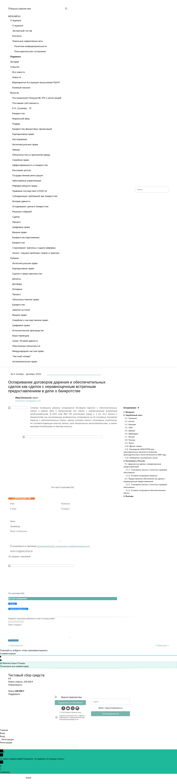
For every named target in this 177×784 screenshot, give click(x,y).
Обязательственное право (25, 299)
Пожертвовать (15, 685)
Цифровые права (21, 227)
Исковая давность (21, 201)
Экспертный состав (22, 31)
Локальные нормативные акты (27, 41)
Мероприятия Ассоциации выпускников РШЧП (36, 82)
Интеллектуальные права (25, 144)
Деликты (16, 279)
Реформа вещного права (24, 186)
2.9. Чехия (129, 443)
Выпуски (14, 93)
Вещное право (19, 232)
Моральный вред (21, 118)
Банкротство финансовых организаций (32, 129)
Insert (28, 778)
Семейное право (20, 160)
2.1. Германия (131, 418)
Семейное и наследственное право (30, 320)
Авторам (14, 62)
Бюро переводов (20, 336)
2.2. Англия (129, 421)
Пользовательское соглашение (30, 51)
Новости (16, 77)
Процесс (16, 222)
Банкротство (18, 113)
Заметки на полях (21, 310)
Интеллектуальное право (25, 263)
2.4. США (129, 427)
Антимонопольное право (24, 361)
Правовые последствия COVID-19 (29, 191)
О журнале (15, 20)
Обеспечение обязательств (26, 346)
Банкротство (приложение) (25, 237)
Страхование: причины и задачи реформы (34, 248)
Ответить (5, 772)
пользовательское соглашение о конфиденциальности (63, 546)
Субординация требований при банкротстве (34, 196)
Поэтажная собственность (25, 103)
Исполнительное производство (28, 330)
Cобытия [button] (14, 67)
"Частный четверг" (21, 356)
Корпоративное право (23, 134)
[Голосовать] (9, 622)
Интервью (17, 289)
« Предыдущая (15, 645)
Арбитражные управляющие (26, 180)
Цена (12, 521)
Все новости (18, 72)
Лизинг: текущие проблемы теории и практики (35, 253)
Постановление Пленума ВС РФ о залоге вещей (36, 98)
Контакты (17, 36)
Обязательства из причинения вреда (31, 155)
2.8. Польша (130, 440)
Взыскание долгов (21, 170)
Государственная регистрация (27, 175)
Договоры (17, 284)
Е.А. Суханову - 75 (21, 108)
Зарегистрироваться (113, 708)
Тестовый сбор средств (26, 675)
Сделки (16, 217)
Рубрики (14, 258)
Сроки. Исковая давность (25, 341)
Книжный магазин (21, 87)
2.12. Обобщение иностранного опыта (141, 458)
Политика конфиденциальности (30, 46)
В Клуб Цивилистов (110, 714)
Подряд (16, 124)
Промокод (15, 526)
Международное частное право (28, 351)
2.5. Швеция (130, 431)
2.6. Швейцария (131, 434)
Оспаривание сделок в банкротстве (30, 206)
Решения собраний (22, 211)
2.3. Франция (130, 424)
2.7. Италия (130, 437)
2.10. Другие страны (133, 446)
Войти (101, 708)
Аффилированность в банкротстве (30, 165)
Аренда (16, 149)
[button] (14, 16)
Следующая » (162, 645)
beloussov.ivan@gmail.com (28, 401)
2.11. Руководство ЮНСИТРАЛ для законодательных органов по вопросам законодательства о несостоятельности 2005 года (144, 452)
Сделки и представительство (27, 273)
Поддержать (14, 694)
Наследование (19, 139)
